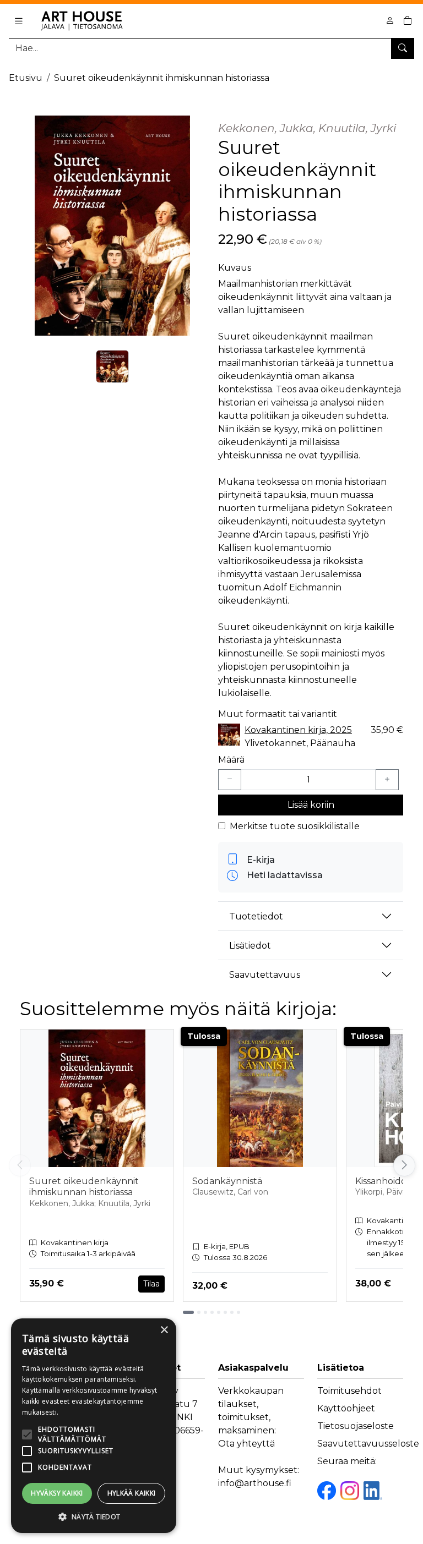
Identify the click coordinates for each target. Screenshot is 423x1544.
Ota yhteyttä (246, 1443)
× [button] (164, 1330)
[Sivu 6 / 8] (225, 1312)
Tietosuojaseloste (355, 1426)
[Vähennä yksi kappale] (229, 779)
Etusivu (25, 78)
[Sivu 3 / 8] (205, 1312)
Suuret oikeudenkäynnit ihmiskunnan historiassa (161, 78)
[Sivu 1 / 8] (188, 1312)
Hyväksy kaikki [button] (57, 1493)
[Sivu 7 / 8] (232, 1312)
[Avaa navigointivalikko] (19, 21)
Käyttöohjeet (346, 1408)
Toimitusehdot (349, 1391)
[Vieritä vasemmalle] (20, 1165)
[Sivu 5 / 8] (218, 1312)
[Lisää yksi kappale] (387, 779)
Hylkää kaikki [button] (131, 1493)
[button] (93, 1516)
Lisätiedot (250, 945)
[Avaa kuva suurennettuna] (112, 226)
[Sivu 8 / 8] (238, 1312)
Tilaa (151, 1284)
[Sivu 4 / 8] (212, 1312)
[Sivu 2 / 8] (198, 1312)
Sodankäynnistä (227, 1181)
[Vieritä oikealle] (403, 1165)
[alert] (93, 1425)
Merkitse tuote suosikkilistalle (295, 826)
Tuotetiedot (256, 916)
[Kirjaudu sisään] (390, 20)
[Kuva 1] (112, 366)
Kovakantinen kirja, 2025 (298, 730)
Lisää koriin (311, 805)
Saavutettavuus (264, 975)
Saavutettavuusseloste (368, 1443)
